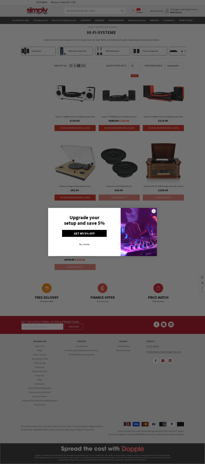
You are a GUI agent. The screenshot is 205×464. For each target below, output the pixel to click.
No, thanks (84, 244)
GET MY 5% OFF (84, 233)
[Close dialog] (153, 211)
